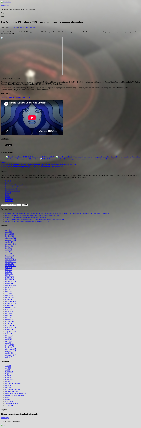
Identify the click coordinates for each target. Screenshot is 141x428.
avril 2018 (8, 341)
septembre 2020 (10, 286)
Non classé (9, 401)
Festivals (8, 193)
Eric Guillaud (13, 28)
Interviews (9, 183)
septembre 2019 (10, 307)
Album (7, 370)
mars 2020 (9, 295)
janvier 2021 (9, 278)
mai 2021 (8, 270)
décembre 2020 (10, 280)
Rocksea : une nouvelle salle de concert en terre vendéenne (25, 217)
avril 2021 (8, 272)
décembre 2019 (10, 301)
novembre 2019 (10, 303)
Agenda (8, 368)
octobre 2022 (9, 242)
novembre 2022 (10, 240)
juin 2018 (8, 337)
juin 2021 (8, 268)
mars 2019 (9, 319)
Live (6, 397)
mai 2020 (8, 291)
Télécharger (5, 418)
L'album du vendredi (12, 389)
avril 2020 (8, 293)
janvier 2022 (9, 258)
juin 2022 (8, 248)
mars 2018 (9, 343)
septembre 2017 (10, 355)
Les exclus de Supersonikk (14, 185)
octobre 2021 (9, 264)
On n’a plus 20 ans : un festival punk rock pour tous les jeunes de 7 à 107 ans (32, 215)
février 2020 (9, 297)
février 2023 (9, 234)
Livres (7, 197)
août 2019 (8, 309)
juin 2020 (8, 289)
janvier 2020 (9, 299)
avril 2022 (8, 252)
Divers (7, 381)
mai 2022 (8, 250)
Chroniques (9, 199)
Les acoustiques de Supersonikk (16, 187)
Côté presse (9, 201)
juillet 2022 (9, 246)
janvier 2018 (9, 347)
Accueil (8, 366)
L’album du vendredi (12, 191)
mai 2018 (8, 339)
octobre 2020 (9, 284)
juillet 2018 (9, 335)
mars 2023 (9, 232)
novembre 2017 (10, 351)
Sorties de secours (11, 403)
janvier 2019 (9, 323)
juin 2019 (8, 313)
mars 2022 (9, 254)
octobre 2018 (9, 329)
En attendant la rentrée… (14, 383)
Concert (8, 376)
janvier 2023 (9, 236)
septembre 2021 (10, 266)
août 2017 (8, 357)
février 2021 (9, 276)
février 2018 (9, 345)
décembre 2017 (10, 349)
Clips (7, 195)
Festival (3, 163)
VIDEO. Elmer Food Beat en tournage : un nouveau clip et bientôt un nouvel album (34, 219)
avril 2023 (8, 230)
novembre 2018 (10, 327)
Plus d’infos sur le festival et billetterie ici (16, 97)
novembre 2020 (10, 282)
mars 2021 (9, 274)
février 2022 (9, 256)
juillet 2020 (9, 287)
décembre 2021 (10, 260)
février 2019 (9, 321)
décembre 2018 (10, 325)
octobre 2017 (9, 353)
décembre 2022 (10, 238)
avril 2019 (8, 317)
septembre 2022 (10, 244)
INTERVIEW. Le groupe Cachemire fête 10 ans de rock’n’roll (27, 221)
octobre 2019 (9, 305)
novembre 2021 (10, 262)
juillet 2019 (9, 311)
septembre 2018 (10, 331)
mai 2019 (8, 315)
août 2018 (8, 333)
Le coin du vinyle (11, 189)
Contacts (8, 181)
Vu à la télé (9, 405)
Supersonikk (5, 6)
